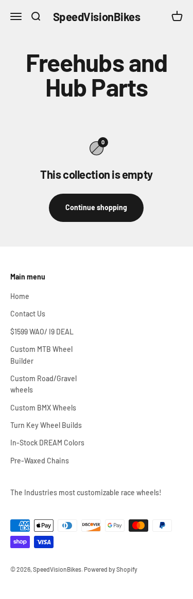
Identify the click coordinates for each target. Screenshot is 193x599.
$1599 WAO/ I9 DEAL (42, 331)
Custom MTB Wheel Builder (41, 355)
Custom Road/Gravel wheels (43, 384)
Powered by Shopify (110, 569)
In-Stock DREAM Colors (47, 442)
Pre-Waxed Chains (39, 460)
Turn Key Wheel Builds (46, 425)
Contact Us (27, 313)
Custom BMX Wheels (43, 407)
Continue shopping (96, 207)
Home (19, 296)
